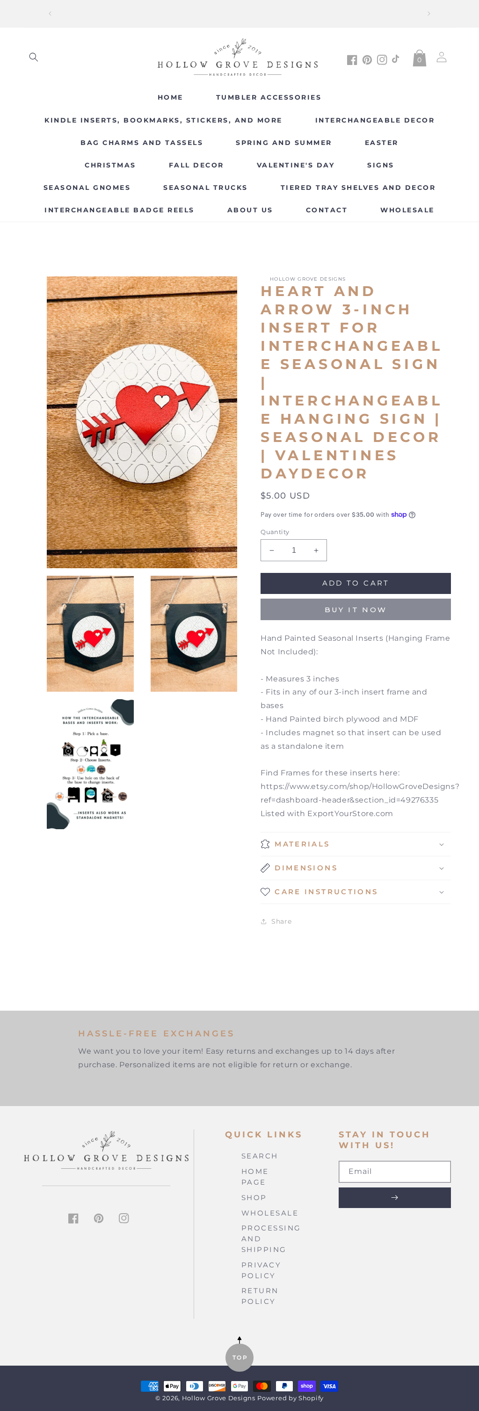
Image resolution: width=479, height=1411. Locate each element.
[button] (33, 57)
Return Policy (260, 1296)
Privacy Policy (261, 1270)
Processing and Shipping (271, 1238)
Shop (254, 1197)
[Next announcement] (429, 13)
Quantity (275, 531)
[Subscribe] (395, 1197)
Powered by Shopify (290, 1398)
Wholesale (270, 1212)
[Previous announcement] (50, 13)
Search (259, 1155)
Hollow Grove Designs (218, 1398)
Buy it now (356, 609)
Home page (255, 1177)
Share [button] (281, 921)
